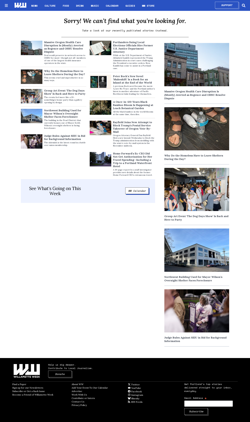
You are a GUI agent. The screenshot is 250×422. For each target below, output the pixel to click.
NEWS (34, 6)
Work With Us (79, 394)
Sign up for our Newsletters (27, 387)
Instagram (143, 394)
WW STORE (148, 6)
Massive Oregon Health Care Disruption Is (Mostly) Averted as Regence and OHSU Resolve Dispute (63, 47)
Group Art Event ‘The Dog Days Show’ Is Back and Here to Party (65, 92)
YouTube (141, 388)
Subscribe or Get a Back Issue (28, 391)
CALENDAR (112, 6)
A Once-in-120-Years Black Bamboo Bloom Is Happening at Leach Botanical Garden (133, 105)
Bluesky (139, 398)
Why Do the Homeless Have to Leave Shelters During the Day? (64, 72)
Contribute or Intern (83, 398)
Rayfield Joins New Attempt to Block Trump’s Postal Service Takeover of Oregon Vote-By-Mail (132, 127)
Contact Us (78, 401)
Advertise (77, 391)
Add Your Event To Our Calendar (90, 387)
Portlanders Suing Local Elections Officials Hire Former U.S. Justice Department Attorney (133, 47)
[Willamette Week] (20, 5)
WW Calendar (138, 191)
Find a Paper (19, 384)
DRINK (80, 6)
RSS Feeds (141, 401)
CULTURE (50, 6)
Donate (63, 374)
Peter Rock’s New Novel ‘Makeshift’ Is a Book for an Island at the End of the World (132, 79)
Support (230, 5)
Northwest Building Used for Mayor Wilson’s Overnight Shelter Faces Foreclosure (62, 113)
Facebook (144, 391)
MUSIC (95, 6)
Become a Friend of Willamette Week (32, 394)
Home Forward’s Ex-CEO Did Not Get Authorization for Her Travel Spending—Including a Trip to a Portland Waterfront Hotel (132, 160)
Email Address (195, 398)
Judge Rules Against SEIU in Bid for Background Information (64, 137)
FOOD (66, 6)
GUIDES (130, 6)
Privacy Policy (79, 405)
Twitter (142, 384)
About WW (77, 384)
